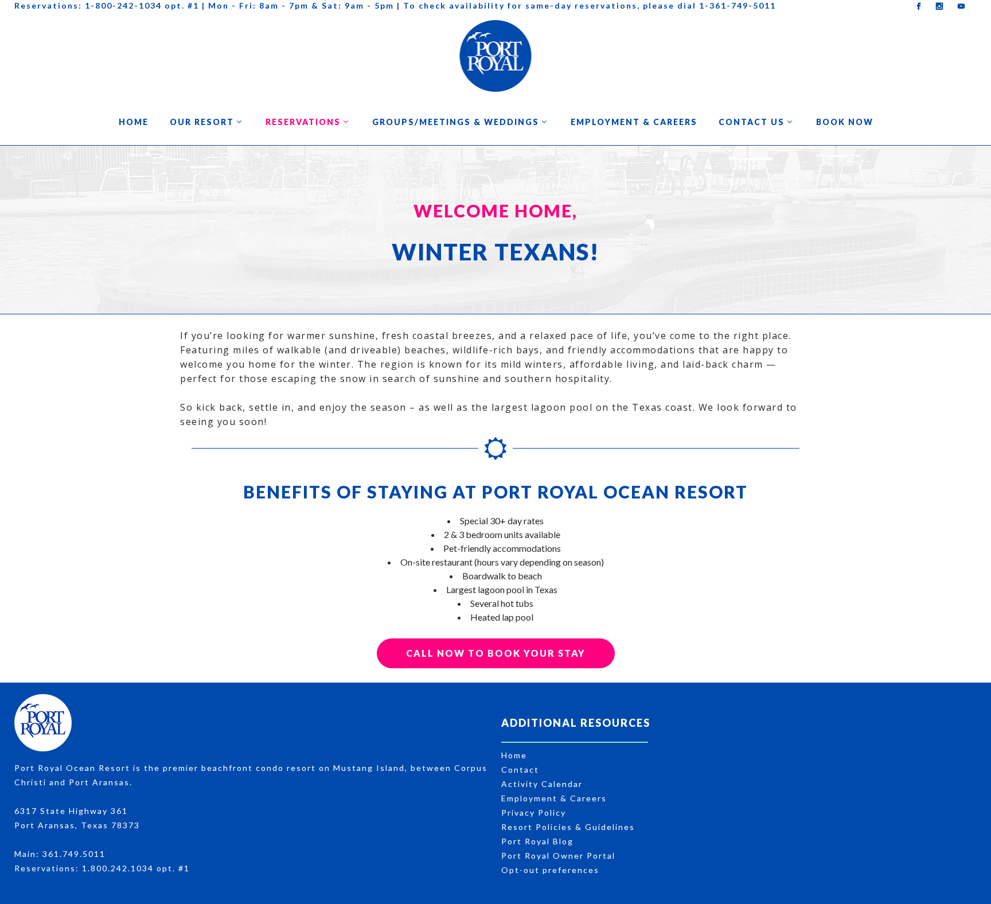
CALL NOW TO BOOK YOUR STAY (496, 653)
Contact (520, 769)
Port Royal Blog (537, 841)
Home (514, 755)
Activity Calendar (542, 784)
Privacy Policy (533, 812)
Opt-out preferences (550, 870)
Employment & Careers (554, 798)
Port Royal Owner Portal (558, 855)
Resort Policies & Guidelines (568, 827)
